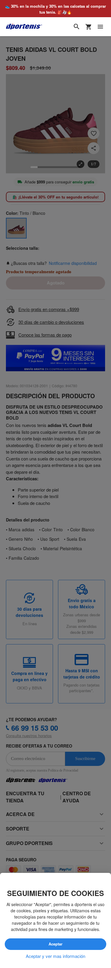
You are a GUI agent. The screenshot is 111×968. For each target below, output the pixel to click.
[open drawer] (100, 27)
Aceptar (55, 944)
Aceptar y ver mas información (55, 956)
